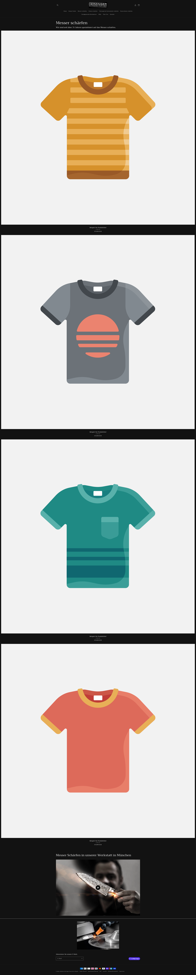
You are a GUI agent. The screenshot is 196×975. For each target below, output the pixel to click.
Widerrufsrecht (83, 971)
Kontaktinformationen (113, 971)
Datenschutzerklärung (93, 971)
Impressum (121, 971)
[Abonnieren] (81, 958)
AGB (100, 971)
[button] (57, 5)
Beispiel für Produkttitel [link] (98, 227)
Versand (104, 971)
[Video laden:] (98, 888)
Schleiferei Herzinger (64, 971)
